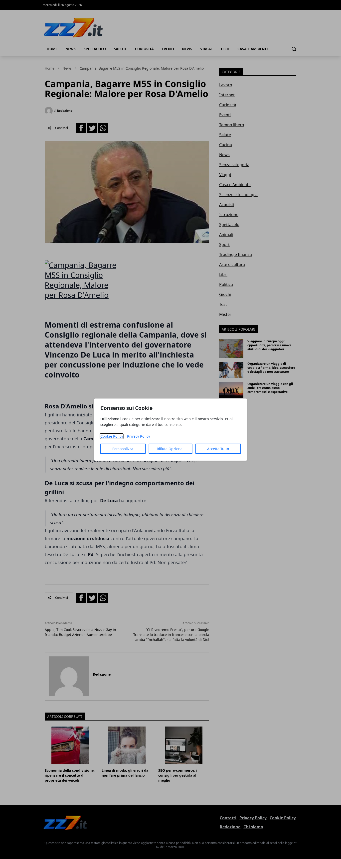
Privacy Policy (138, 436)
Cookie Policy (111, 436)
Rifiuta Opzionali (170, 448)
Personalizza (122, 448)
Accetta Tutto (218, 448)
